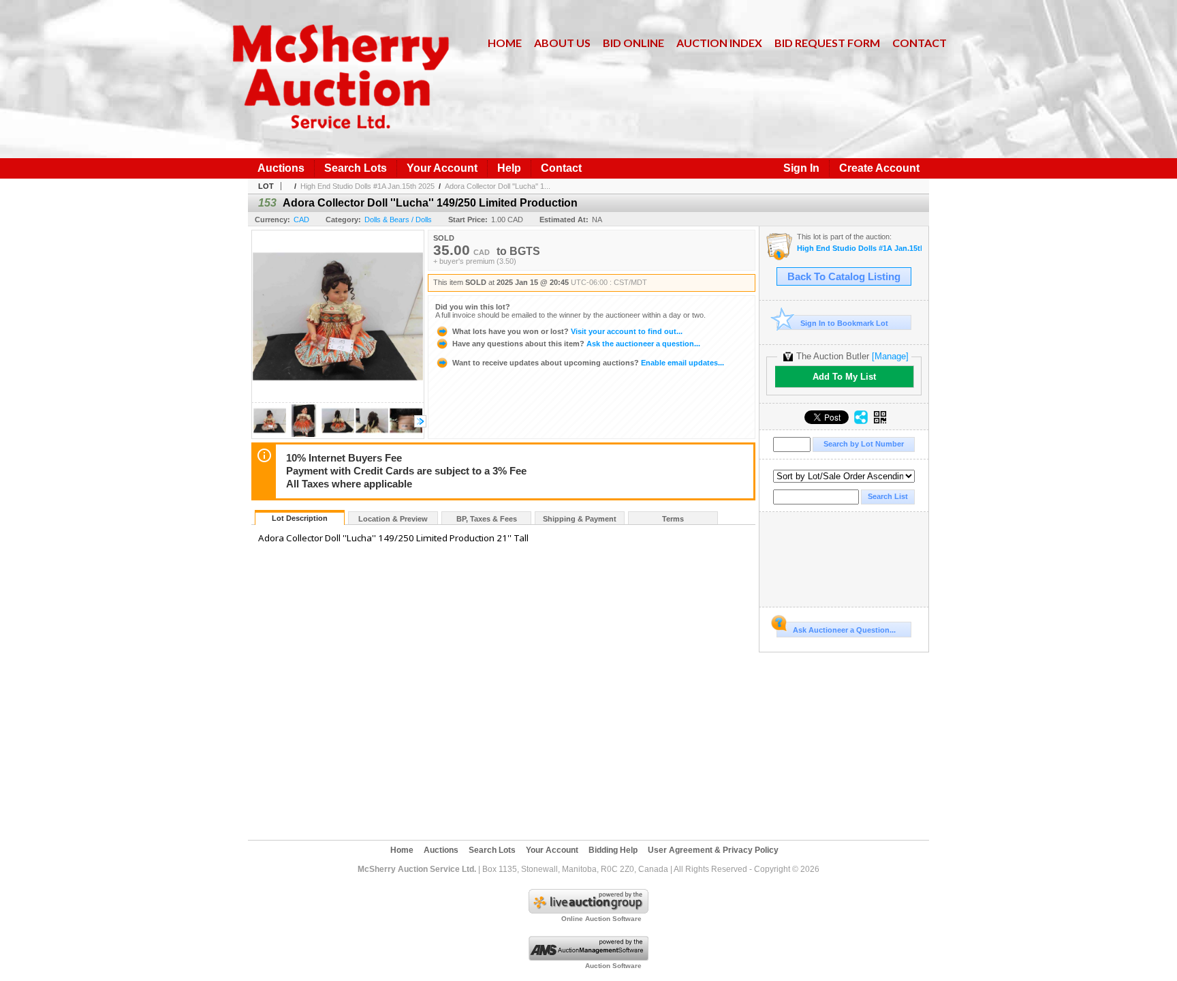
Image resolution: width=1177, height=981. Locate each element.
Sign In (801, 168)
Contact (919, 42)
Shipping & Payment (579, 519)
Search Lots (355, 168)
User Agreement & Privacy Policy (713, 850)
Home (505, 42)
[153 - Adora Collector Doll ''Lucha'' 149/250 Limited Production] (270, 434)
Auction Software (613, 965)
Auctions (280, 168)
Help (509, 168)
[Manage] (890, 356)
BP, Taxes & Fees (486, 519)
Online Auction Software (601, 918)
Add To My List (844, 377)
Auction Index (719, 42)
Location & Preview (393, 519)
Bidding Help (613, 850)
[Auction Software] (588, 958)
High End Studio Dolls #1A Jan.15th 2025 (367, 186)
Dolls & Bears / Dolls (398, 219)
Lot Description (300, 518)
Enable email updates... (588, 363)
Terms (673, 519)
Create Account (879, 168)
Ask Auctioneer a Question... (844, 630)
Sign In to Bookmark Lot (844, 323)
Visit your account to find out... (567, 331)
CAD (301, 219)
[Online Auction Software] (588, 911)
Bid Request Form (827, 42)
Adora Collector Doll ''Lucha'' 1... (497, 186)
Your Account (442, 168)
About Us (562, 42)
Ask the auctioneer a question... (576, 343)
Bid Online (633, 42)
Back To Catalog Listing (843, 276)
